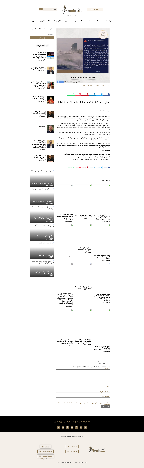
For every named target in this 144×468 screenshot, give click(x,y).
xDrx (41, 459)
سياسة (97, 21)
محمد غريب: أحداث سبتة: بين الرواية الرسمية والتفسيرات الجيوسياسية (102, 348)
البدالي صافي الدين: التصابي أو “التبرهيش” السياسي (84, 249)
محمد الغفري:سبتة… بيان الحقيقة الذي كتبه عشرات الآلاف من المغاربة (65, 341)
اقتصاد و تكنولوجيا (44, 21)
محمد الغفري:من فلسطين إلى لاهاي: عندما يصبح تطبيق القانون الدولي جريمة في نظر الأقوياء (102, 217)
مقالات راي (68, 21)
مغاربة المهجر (79, 21)
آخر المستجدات (108, 21)
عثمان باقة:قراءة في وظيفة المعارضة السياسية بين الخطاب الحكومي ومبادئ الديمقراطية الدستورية (102, 297)
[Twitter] (81, 427)
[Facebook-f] (85, 427)
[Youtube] (72, 427)
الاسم (108, 386)
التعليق (107, 368)
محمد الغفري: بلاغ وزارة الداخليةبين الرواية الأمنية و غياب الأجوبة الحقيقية (83, 341)
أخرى (33, 21)
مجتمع (89, 21)
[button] (106, 94)
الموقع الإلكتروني (105, 396)
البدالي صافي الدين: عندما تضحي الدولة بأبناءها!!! (83, 287)
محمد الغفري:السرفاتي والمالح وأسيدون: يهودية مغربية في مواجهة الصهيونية (65, 217)
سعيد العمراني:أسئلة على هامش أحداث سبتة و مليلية (102, 257)
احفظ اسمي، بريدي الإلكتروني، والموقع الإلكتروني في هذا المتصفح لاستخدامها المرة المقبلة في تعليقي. (84, 403)
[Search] (41, 9)
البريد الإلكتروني (105, 391)
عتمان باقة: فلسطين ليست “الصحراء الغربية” (83, 216)
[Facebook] (76, 15)
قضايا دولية (57, 21)
